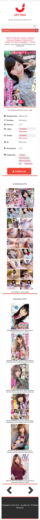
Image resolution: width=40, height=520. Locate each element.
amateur (22, 155)
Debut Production (24, 161)
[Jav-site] (20, 10)
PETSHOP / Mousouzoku (23, 129)
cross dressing (24, 158)
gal (20, 164)
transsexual (28, 164)
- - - (21, 125)
